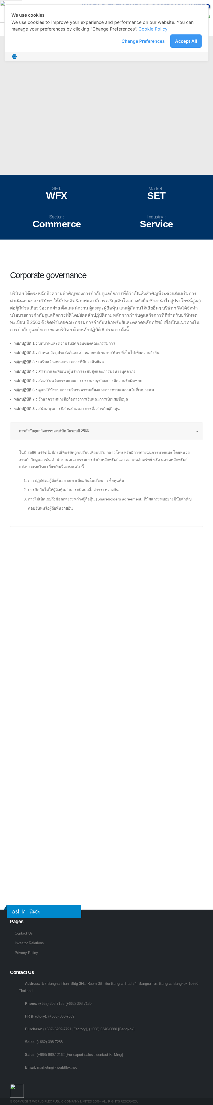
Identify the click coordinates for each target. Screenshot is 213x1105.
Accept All (186, 41)
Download (106, 599)
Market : (156, 189)
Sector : (56, 217)
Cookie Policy (153, 29)
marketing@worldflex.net (57, 1067)
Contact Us (24, 933)
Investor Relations (29, 943)
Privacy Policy (26, 953)
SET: (56, 189)
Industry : (156, 217)
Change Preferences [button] (143, 41)
